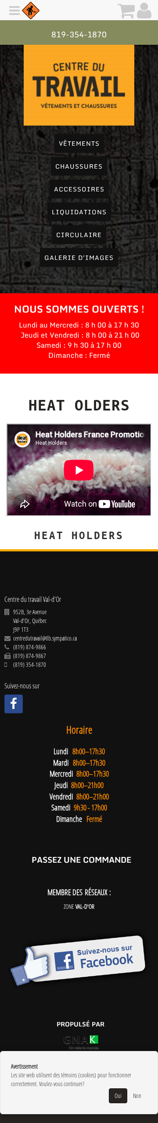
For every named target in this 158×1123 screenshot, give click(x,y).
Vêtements (79, 143)
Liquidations (79, 212)
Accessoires (79, 189)
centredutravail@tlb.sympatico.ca (45, 638)
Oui (118, 1095)
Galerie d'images (79, 257)
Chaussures (79, 166)
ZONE (79, 906)
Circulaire (79, 235)
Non (137, 1095)
